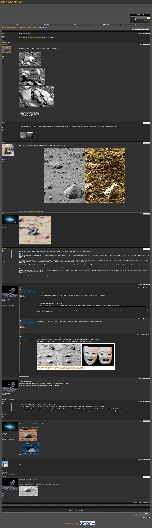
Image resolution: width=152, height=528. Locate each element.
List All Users (46, 24)
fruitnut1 (4, 142)
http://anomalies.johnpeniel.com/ (36, 211)
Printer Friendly (147, 29)
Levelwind (4, 44)
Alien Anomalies (21, 27)
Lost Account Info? (145, 21)
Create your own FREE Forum (71, 523)
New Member (147, 20)
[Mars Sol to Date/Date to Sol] (19, 281)
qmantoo (4, 248)
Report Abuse (75, 524)
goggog (3, 213)
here (25, 404)
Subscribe (148, 513)
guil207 (3, 33)
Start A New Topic (135, 29)
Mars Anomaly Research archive (9, 27)
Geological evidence (31, 27)
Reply (141, 29)
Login (148, 17)
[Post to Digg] (146, 517)
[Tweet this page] (144, 517)
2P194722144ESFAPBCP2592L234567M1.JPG (29, 427)
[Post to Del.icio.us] (149, 517)
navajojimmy (5, 459)
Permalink (140, 33)
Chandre (4, 284)
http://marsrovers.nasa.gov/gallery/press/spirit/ (30, 37)
